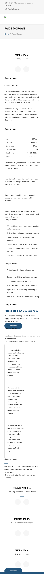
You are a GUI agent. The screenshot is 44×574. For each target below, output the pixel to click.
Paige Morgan (22, 55)
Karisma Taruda (22, 519)
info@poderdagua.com (12, 9)
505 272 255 (33, 156)
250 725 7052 (30, 310)
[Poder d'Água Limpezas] (20, 17)
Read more (13, 326)
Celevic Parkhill (22, 488)
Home (6, 34)
